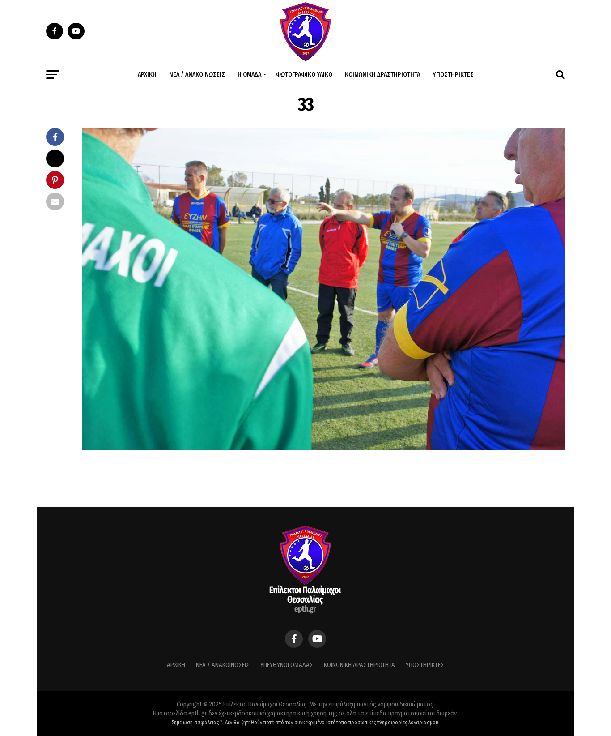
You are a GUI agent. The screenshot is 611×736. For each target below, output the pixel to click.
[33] (323, 447)
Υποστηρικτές (453, 74)
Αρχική (147, 74)
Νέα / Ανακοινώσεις (197, 74)
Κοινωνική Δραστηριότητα (382, 74)
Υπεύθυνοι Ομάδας (286, 665)
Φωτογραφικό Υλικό (304, 74)
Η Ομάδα (249, 74)
